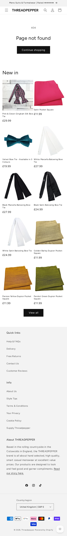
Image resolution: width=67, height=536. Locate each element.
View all (33, 312)
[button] (6, 10)
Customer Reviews (17, 371)
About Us (12, 391)
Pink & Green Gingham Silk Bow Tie (17, 115)
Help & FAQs (14, 341)
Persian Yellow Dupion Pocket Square (16, 297)
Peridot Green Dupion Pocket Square (48, 297)
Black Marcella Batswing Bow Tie (16, 206)
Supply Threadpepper (18, 428)
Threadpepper (27, 530)
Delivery (11, 348)
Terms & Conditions (17, 406)
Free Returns (14, 356)
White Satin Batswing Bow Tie (17, 251)
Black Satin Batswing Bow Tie (48, 205)
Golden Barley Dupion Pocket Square (48, 252)
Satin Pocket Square (44, 110)
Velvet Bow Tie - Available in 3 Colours (17, 160)
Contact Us (13, 363)
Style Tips (12, 398)
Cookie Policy (14, 420)
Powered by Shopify (44, 530)
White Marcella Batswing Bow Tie (48, 160)
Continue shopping (33, 50)
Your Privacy (13, 413)
